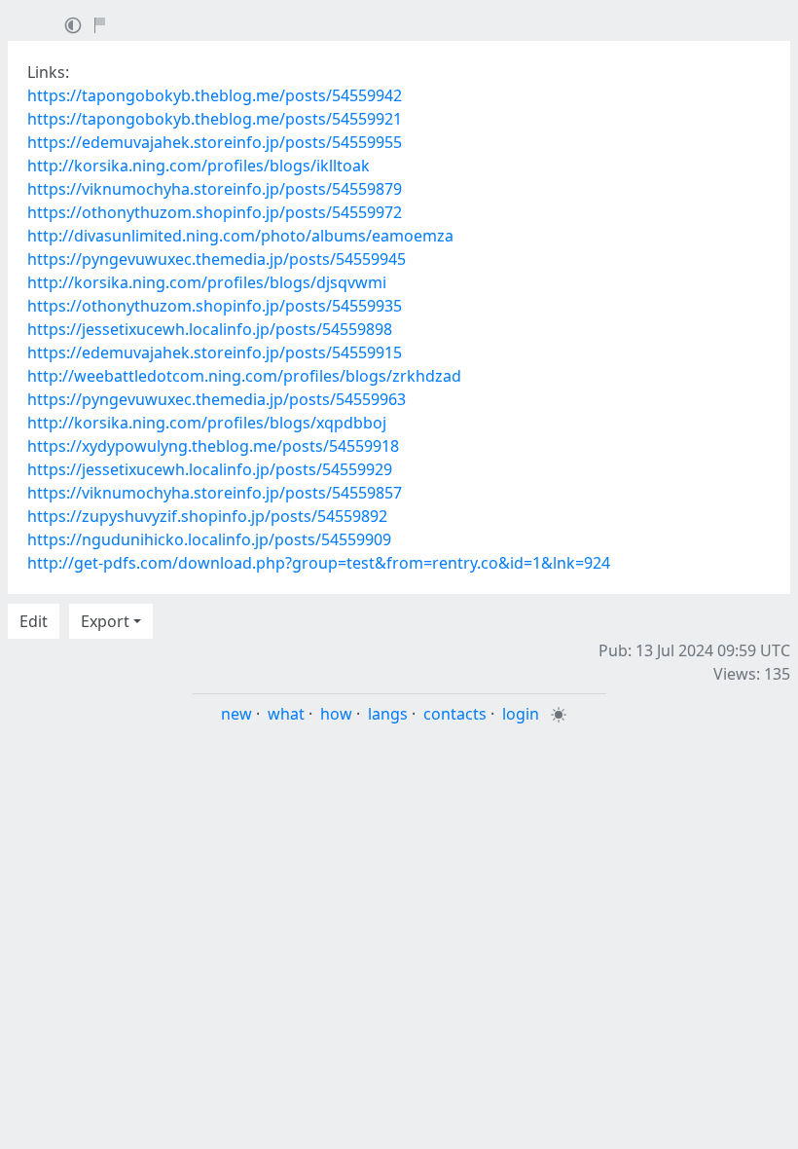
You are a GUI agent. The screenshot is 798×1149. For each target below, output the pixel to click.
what (286, 713)
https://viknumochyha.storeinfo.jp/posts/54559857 (214, 492)
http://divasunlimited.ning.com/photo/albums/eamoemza (240, 235)
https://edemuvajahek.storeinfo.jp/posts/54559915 (214, 352)
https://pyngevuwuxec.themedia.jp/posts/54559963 (216, 399)
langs (388, 713)
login (520, 713)
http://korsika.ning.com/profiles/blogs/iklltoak (198, 165)
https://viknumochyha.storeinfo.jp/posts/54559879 (214, 189)
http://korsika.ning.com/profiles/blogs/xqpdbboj (206, 422)
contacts (455, 713)
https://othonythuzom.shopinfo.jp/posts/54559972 (214, 212)
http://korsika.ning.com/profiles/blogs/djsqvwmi (206, 282)
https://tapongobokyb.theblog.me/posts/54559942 (214, 95)
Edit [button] (33, 621)
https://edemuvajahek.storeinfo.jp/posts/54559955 (214, 142)
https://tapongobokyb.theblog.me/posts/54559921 (214, 119)
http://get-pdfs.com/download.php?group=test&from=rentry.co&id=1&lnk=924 (318, 563)
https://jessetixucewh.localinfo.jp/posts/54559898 (209, 329)
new (236, 713)
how (336, 713)
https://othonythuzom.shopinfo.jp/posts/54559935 (214, 305)
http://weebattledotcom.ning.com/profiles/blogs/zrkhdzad (244, 376)
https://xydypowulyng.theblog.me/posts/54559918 (213, 446)
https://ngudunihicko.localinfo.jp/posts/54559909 (209, 539)
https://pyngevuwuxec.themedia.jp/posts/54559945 (216, 259)
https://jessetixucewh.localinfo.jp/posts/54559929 (209, 469)
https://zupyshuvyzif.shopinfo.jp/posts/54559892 (207, 516)
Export (105, 621)
